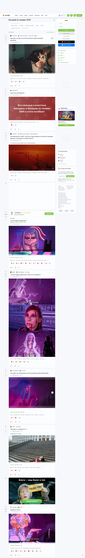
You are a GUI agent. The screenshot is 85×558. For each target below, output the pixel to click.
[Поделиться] (19, 85)
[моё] (11, 78)
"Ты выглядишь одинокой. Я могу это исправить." (25, 274)
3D (12, 358)
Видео (46, 172)
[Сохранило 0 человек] (15, 129)
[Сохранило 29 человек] (15, 85)
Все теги (26, 28)
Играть (66, 125)
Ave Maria (24, 78)
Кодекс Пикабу (61, 187)
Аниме (16, 548)
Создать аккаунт (66, 33)
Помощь (59, 186)
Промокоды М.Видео (62, 195)
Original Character (26, 548)
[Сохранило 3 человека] (15, 422)
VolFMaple (18, 213)
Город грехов (45, 78)
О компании (69, 188)
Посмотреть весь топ (62, 163)
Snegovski (12, 548)
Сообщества (37, 15)
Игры (15, 358)
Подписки (31, 15)
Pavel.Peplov (14, 35)
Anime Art (20, 548)
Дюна (14, 78)
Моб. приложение (61, 190)
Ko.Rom (13, 426)
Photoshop (38, 467)
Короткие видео (13, 172)
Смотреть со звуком (26, 172)
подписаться (70, 176)
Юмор (22, 260)
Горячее (16, 15)
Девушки (37, 358)
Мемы (45, 260)
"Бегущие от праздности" (18, 429)
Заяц (14, 260)
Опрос (11, 414)
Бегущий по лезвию (28, 260)
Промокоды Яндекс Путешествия (64, 199)
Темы (46, 15)
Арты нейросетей (25, 467)
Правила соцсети (70, 186)
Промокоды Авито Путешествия (64, 203)
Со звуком (20, 172)
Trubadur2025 (14, 90)
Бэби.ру (59, 207)
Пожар (42, 172)
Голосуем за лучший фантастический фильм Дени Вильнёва (29, 373)
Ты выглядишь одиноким (18, 220)
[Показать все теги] (50, 78)
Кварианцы (42, 358)
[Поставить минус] (6, 40)
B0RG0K (13, 272)
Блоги (42, 15)
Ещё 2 (46, 263)
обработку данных (67, 180)
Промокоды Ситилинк (62, 202)
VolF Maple (18, 260)
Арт (11, 358)
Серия (18, 222)
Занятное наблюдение (17, 93)
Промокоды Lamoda (62, 194)
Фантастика (41, 414)
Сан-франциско (34, 172)
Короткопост (33, 122)
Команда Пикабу (61, 188)
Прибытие (36, 414)
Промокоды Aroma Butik (62, 198)
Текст (38, 122)
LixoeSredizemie (15, 370)
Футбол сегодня (61, 206)
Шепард (24, 358)
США (39, 172)
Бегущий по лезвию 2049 (37, 78)
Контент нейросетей (17, 467)
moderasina (14, 507)
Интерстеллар (19, 78)
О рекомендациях (70, 187)
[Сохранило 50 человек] (15, 267)
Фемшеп (28, 358)
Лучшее (21, 15)
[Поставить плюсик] (6, 35)
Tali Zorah (33, 358)
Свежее (25, 15)
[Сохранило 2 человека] (15, 366)
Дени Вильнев (27, 122)
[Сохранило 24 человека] (15, 555)
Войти (79, 15)
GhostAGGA (14, 133)
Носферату (29, 78)
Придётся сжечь (15, 510)
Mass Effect (19, 358)
